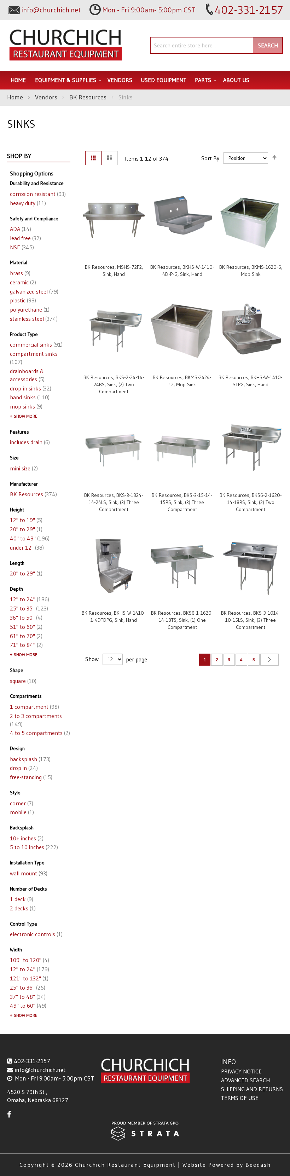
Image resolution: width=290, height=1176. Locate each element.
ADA (20, 228)
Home (16, 97)
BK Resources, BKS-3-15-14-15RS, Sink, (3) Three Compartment (182, 502)
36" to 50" (25, 617)
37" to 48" (27, 996)
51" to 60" (25, 626)
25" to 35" (28, 608)
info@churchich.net (40, 1069)
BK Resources (88, 97)
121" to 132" (28, 978)
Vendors (47, 97)
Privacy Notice (241, 1071)
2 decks (22, 908)
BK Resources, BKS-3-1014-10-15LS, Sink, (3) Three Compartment (250, 620)
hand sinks (29, 397)
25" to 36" (27, 987)
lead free (25, 238)
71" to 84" (25, 644)
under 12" (26, 547)
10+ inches (26, 838)
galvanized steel (33, 291)
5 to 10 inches (33, 847)
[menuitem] (67, 80)
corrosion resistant (37, 193)
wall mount (28, 873)
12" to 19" (25, 519)
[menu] (145, 80)
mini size (23, 468)
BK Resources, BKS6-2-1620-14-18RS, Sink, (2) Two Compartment (251, 502)
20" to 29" (25, 529)
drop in (23, 767)
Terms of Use (240, 1097)
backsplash (29, 759)
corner (21, 803)
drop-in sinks (30, 388)
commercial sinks (35, 344)
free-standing (30, 777)
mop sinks (25, 406)
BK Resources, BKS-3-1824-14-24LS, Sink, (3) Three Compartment (113, 502)
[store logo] (65, 45)
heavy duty (27, 203)
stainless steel (33, 318)
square (22, 680)
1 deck (21, 899)
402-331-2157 (32, 1061)
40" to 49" (29, 538)
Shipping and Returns (252, 1089)
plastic (22, 300)
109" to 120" (29, 959)
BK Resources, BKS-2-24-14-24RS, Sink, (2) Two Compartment (113, 384)
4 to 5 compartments (39, 732)
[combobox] (216, 45)
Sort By (210, 157)
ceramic (22, 282)
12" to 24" (29, 599)
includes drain (29, 442)
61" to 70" (25, 635)
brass (19, 273)
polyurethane (29, 309)
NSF (21, 247)
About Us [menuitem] (236, 79)
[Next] (269, 659)
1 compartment (34, 706)
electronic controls (35, 934)
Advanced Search (245, 1080)
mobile (21, 812)
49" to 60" (27, 1005)
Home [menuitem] (18, 79)
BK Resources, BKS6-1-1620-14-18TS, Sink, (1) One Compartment (182, 620)
